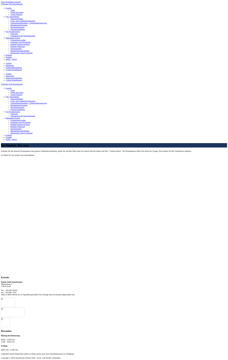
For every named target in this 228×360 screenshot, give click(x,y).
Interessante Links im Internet (21, 53)
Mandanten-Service (13, 38)
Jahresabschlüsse (16, 19)
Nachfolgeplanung (17, 27)
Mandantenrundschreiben (19, 51)
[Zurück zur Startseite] (12, 4)
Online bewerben (16, 12)
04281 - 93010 (11, 59)
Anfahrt (9, 63)
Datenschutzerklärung (14, 68)
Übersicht (14, 34)
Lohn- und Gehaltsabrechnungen (22, 21)
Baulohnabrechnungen (18, 25)
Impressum (10, 66)
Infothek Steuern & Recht (20, 44)
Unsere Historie (16, 15)
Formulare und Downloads (20, 42)
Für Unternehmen (12, 17)
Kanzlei (9, 8)
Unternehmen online (18, 40)
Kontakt (9, 57)
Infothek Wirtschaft (17, 47)
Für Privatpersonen (13, 32)
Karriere (9, 55)
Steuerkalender (16, 49)
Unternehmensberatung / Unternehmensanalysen (28, 23)
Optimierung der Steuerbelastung (22, 36)
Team (12, 10)
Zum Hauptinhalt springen (11, 2)
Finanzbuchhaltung (17, 29)
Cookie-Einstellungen (14, 70)
